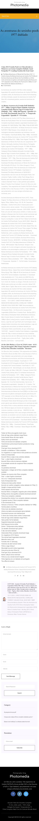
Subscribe (19, 748)
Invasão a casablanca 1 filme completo (13, 450)
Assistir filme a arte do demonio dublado (14, 461)
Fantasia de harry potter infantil (11, 483)
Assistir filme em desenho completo (19, 803)
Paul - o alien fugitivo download (11, 459)
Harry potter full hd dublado (10, 520)
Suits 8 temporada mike (8, 481)
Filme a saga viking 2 (8, 546)
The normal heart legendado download (13, 537)
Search (20, 693)
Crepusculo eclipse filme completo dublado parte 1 (18, 717)
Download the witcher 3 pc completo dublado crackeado (19, 498)
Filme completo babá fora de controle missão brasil (19, 809)
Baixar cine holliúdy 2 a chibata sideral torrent (17, 721)
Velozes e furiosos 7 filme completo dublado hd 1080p (18, 505)
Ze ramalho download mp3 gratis (11, 528)
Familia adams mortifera (9, 507)
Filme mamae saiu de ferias (10, 489)
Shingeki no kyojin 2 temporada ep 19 (19, 807)
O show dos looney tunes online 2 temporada (15, 515)
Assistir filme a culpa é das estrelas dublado (15, 457)
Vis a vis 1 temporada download (11, 479)
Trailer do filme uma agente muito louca (13, 433)
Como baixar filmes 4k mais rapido (12, 437)
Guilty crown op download (9, 439)
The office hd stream (7, 561)
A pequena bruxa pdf (10, 712)
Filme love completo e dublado (11, 496)
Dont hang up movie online (9, 524)
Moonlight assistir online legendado (12, 548)
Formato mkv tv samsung (9, 542)
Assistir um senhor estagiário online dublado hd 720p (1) (19, 485)
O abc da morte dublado (8, 531)
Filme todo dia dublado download (11, 509)
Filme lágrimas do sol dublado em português (15, 559)
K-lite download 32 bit (8, 502)
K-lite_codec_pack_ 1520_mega (19, 805)
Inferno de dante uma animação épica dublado (15, 511)
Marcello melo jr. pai (7, 539)
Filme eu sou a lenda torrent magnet (12, 557)
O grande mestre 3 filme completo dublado (14, 500)
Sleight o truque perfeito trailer (11, 487)
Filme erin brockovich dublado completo (14, 442)
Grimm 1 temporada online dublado (12, 526)
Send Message (10, 676)
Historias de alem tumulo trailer (11, 544)
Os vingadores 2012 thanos (10, 535)
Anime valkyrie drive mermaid (10, 555)
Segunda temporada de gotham (11, 522)
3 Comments (7, 85)
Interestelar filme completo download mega (15, 533)
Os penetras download (8, 468)
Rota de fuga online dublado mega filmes (14, 435)
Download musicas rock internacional (13, 513)
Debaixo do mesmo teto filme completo (14, 474)
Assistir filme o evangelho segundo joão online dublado (18, 492)
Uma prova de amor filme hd (10, 550)
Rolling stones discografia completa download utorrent (18, 494)
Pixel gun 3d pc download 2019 (11, 448)
